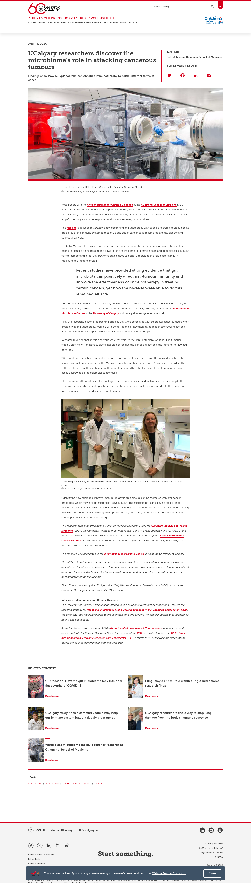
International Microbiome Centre (124, 554)
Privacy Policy (34, 859)
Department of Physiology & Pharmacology (136, 628)
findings (71, 228)
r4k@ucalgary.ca (88, 830)
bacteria (98, 783)
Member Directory (61, 830)
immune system (81, 783)
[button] (171, 74)
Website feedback (36, 863)
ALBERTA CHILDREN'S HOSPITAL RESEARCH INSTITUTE (71, 18)
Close (212, 873)
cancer (66, 783)
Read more (52, 696)
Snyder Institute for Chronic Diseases (110, 205)
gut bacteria (35, 783)
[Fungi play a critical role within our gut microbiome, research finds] (135, 686)
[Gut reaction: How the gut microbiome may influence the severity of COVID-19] (36, 686)
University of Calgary (106, 313)
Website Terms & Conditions (169, 873)
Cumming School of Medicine (159, 205)
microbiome (52, 783)
